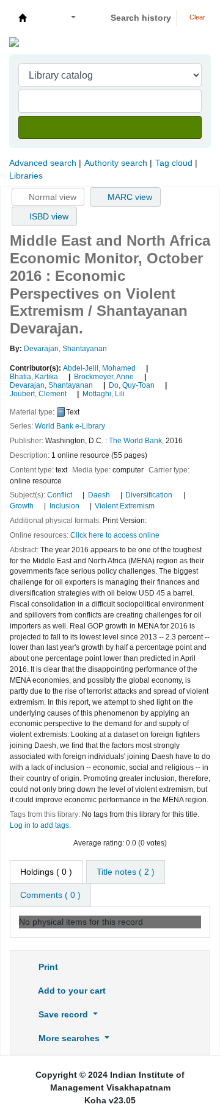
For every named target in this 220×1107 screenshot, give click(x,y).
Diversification (148, 495)
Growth (22, 506)
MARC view (128, 197)
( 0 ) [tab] (46, 872)
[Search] (110, 127)
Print (47, 967)
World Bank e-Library (70, 426)
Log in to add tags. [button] (40, 825)
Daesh (99, 495)
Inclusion (64, 506)
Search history (141, 18)
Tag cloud (174, 163)
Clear (196, 17)
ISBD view (47, 216)
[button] (43, 18)
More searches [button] (69, 1038)
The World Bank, (136, 440)
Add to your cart (71, 990)
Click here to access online (115, 535)
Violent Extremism (125, 506)
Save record (63, 1014)
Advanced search (42, 163)
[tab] (125, 872)
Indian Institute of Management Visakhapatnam (22, 17)
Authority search (115, 163)
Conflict (59, 495)
